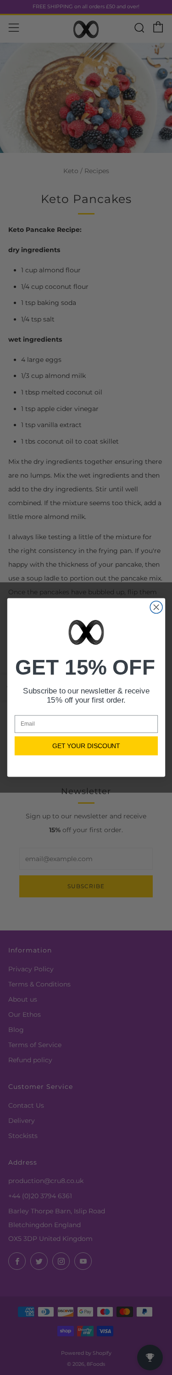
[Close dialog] (156, 607)
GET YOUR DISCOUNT (86, 745)
